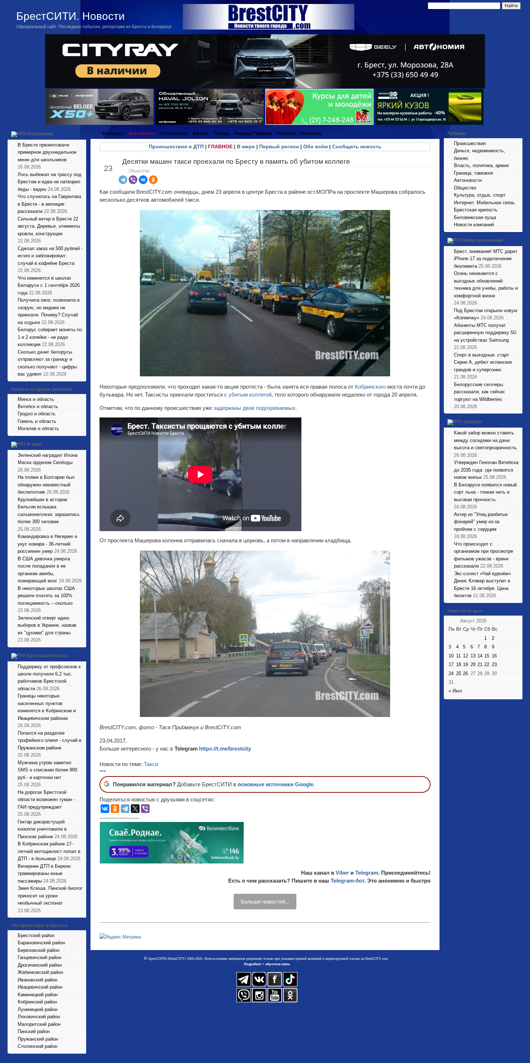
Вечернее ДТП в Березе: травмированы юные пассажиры (45, 873)
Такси (151, 764)
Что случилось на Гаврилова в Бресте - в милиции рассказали (49, 204)
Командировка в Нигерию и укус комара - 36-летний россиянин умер (47, 544)
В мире (34, 444)
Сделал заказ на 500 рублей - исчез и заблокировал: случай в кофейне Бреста (50, 256)
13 (473, 656)
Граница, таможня (473, 173)
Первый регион (279, 146)
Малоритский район (39, 1024)
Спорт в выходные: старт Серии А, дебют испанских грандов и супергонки (483, 362)
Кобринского (371, 387)
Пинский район (34, 1031)
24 (451, 673)
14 (479, 656)
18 (458, 664)
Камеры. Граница (253, 133)
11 (458, 656)
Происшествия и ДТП (176, 146)
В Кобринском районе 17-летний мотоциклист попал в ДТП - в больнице (49, 851)
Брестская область (48, 655)
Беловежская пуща (475, 217)
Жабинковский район (40, 972)
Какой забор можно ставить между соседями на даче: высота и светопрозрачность (485, 440)
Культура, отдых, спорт (479, 195)
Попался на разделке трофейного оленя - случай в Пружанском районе (49, 740)
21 (479, 664)
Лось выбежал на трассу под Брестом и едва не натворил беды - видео (49, 182)
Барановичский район (41, 942)
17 (451, 664)
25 (458, 673)
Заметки (472, 422)
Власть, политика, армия (481, 165)
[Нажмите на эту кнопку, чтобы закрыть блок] (81, 133)
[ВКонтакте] (143, 179)
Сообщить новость (356, 146)
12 (465, 656)
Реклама (286, 133)
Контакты (311, 133)
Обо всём (315, 146)
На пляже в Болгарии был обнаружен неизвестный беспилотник (46, 484)
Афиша (200, 133)
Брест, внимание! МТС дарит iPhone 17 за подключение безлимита (485, 259)
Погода (221, 133)
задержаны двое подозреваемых (254, 408)
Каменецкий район (38, 994)
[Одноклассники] (153, 179)
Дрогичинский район (40, 965)
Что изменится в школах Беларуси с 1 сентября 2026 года (49, 285)
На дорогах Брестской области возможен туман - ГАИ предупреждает (46, 799)
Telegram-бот (347, 881)
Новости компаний (474, 224)
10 (451, 656)
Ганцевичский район (39, 957)
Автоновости (468, 180)
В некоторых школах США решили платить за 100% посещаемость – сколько (46, 596)
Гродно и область (37, 413)
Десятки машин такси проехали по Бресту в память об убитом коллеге (236, 161)
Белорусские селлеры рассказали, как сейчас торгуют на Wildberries (479, 392)
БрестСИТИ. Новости (70, 16)
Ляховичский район (39, 1016)
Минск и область (36, 399)
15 (486, 656)
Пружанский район (38, 1039)
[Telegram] (123, 179)
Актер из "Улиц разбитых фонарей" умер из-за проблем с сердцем (481, 522)
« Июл (455, 691)
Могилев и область (38, 428)
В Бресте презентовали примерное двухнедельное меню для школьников (47, 152)
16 (494, 656)
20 (473, 664)
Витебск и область (38, 406)
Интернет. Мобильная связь (484, 202)
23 (494, 664)
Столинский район (37, 1046)
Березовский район (38, 950)
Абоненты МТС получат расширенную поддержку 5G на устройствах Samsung (485, 333)
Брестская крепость (476, 210)
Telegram (366, 873)
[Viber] (133, 179)
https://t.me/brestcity (225, 748)
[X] (135, 808)
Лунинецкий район (37, 1009)
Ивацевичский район (40, 987)
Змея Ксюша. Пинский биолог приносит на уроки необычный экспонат (50, 895)
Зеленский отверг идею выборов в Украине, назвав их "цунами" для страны (47, 625)
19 (465, 664)
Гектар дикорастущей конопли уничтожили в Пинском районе (42, 829)
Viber (342, 873)
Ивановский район (37, 980)
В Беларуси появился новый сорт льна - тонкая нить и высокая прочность (485, 492)
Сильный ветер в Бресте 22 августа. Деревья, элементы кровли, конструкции (49, 226)
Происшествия (470, 143)
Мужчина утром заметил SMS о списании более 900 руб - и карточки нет (47, 770)
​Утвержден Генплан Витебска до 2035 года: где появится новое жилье (486, 470)
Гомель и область (37, 421)
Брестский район (36, 935)
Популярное (40, 133)
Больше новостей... (265, 901)
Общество (139, 171)
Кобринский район (37, 1002)
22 (486, 664)
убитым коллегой (250, 394)
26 (465, 673)
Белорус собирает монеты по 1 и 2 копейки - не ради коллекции (50, 337)
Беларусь (112, 133)
